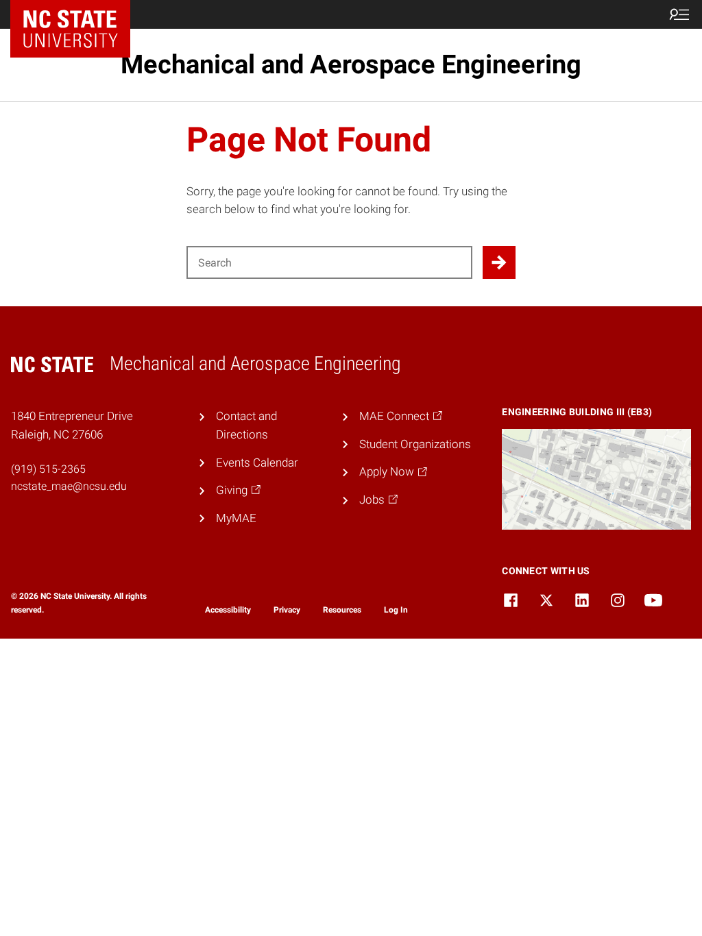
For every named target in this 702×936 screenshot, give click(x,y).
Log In (396, 610)
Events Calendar (257, 462)
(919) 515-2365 (48, 469)
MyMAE (236, 518)
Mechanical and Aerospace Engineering (351, 64)
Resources (342, 610)
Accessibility (228, 610)
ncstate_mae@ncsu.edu (69, 486)
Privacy (287, 610)
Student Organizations (415, 444)
